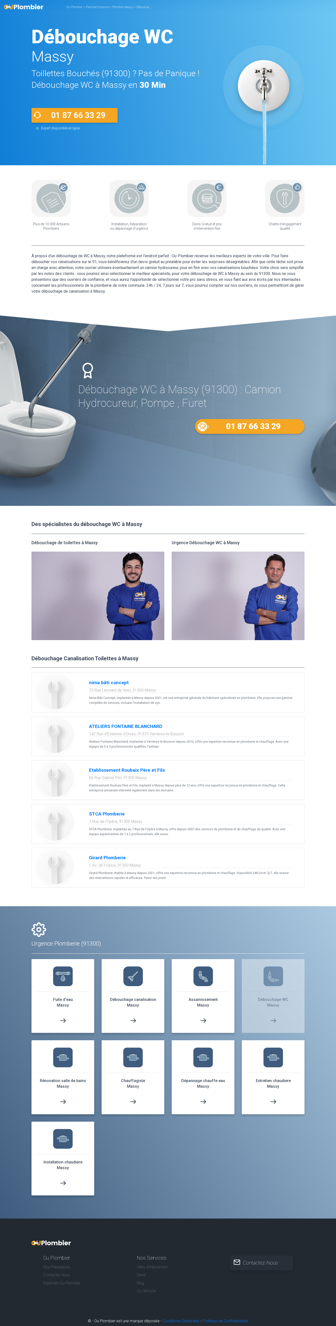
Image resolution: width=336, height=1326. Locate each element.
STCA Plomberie (107, 814)
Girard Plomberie (107, 857)
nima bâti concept (109, 682)
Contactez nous (56, 1275)
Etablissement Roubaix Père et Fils (127, 770)
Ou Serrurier (146, 1291)
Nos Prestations (56, 1267)
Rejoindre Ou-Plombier (61, 1283)
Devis (141, 1275)
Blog (140, 1283)
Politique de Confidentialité (225, 1321)
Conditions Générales (181, 1321)
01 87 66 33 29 (78, 115)
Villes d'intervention (152, 1267)
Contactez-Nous (260, 1263)
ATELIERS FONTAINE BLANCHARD (125, 726)
